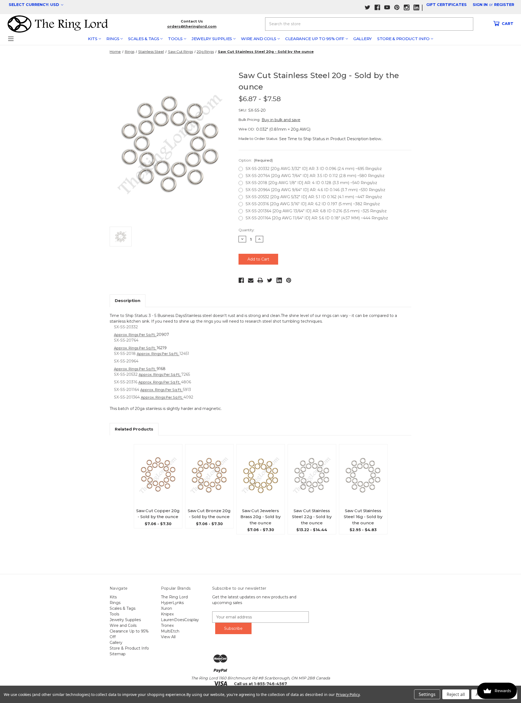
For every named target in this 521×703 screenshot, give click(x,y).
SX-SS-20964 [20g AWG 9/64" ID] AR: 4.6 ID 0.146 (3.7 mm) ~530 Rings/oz (315, 189)
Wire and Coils (258, 38)
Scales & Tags (143, 38)
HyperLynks (172, 602)
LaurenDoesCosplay (180, 619)
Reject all (456, 694)
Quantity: (247, 230)
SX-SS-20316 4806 (152, 382)
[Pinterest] (288, 280)
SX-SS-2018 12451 (151, 353)
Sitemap (118, 653)
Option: (256, 160)
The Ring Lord (174, 597)
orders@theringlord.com (192, 26)
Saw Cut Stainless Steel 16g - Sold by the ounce (363, 516)
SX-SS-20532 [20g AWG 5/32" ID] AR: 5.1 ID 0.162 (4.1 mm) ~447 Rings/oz (314, 196)
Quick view (160, 470)
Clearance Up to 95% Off (314, 38)
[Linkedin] (279, 280)
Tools (175, 38)
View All (168, 636)
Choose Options (160, 480)
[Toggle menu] (10, 38)
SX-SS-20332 (126, 327)
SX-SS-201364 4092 (153, 397)
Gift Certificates (446, 4)
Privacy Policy (348, 694)
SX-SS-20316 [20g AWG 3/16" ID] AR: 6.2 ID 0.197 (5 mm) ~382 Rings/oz (313, 203)
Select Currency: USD (34, 4)
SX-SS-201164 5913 (152, 389)
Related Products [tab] (134, 429)
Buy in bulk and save (281, 119)
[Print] (260, 280)
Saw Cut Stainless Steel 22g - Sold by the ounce (311, 516)
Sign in (480, 4)
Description (127, 300)
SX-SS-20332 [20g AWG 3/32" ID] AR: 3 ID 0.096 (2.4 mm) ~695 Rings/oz (314, 168)
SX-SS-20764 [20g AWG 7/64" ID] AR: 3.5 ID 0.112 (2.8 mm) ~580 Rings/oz (315, 175)
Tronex (167, 625)
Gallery (362, 38)
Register (504, 4)
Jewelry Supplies (212, 38)
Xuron (166, 608)
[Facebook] (241, 280)
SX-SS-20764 (126, 340)
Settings (427, 694)
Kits (92, 38)
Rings (112, 38)
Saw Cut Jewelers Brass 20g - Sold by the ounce (260, 516)
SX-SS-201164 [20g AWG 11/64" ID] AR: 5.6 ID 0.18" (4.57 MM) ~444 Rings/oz (317, 218)
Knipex (167, 614)
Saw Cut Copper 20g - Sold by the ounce (158, 513)
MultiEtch (170, 631)
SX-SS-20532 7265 (152, 374)
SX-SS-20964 (126, 361)
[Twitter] (269, 280)
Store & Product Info (403, 38)
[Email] (250, 280)
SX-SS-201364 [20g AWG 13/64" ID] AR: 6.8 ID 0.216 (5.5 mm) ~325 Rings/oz (316, 210)
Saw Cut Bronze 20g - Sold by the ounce (209, 513)
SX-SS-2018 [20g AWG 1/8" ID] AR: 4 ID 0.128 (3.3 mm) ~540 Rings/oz (311, 182)
